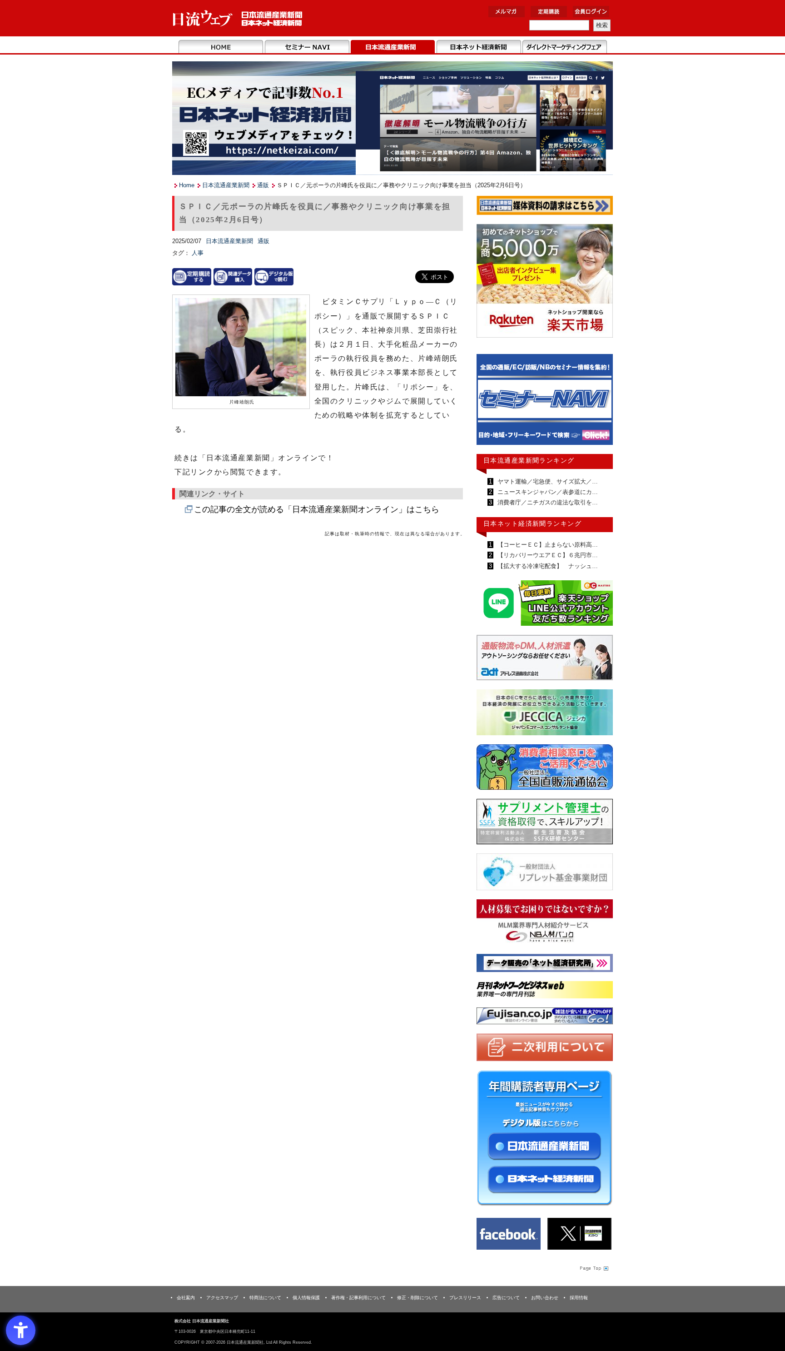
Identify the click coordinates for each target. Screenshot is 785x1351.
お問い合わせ (544, 1297)
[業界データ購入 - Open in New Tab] (233, 276)
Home (221, 47)
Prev (490, 403)
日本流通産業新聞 (392, 47)
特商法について (265, 1297)
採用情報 (579, 1297)
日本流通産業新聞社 (237, 18)
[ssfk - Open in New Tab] (545, 823)
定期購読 (549, 11)
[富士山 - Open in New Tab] (545, 1017)
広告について (506, 1297)
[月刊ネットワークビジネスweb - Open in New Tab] (545, 991)
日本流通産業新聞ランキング (529, 460)
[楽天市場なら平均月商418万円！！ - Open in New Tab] (545, 282)
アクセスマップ (222, 1297)
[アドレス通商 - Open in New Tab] (545, 659)
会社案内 (186, 1297)
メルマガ (506, 11)
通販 (263, 185)
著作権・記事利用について (358, 1297)
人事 (198, 252)
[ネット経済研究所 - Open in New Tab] (545, 401)
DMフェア (564, 47)
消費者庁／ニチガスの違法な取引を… (547, 502)
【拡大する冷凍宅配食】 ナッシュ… (547, 566)
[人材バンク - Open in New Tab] (545, 923)
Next (599, 403)
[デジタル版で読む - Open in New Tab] (273, 276)
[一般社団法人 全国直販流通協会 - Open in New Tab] (545, 769)
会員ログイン (591, 11)
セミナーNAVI (306, 47)
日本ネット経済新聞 (478, 47)
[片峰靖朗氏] (240, 347)
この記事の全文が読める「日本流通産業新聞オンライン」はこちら (316, 509)
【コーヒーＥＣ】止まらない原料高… (547, 544)
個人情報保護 (306, 1297)
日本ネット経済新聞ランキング (532, 523)
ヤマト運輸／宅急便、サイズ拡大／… (547, 481)
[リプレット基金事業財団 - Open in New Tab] (545, 873)
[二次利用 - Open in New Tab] (545, 1049)
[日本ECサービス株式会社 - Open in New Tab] (545, 604)
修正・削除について (417, 1297)
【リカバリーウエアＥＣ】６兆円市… (547, 555)
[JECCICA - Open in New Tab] (545, 714)
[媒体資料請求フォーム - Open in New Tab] (545, 207)
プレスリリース (465, 1297)
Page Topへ (593, 1267)
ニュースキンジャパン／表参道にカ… (547, 492)
